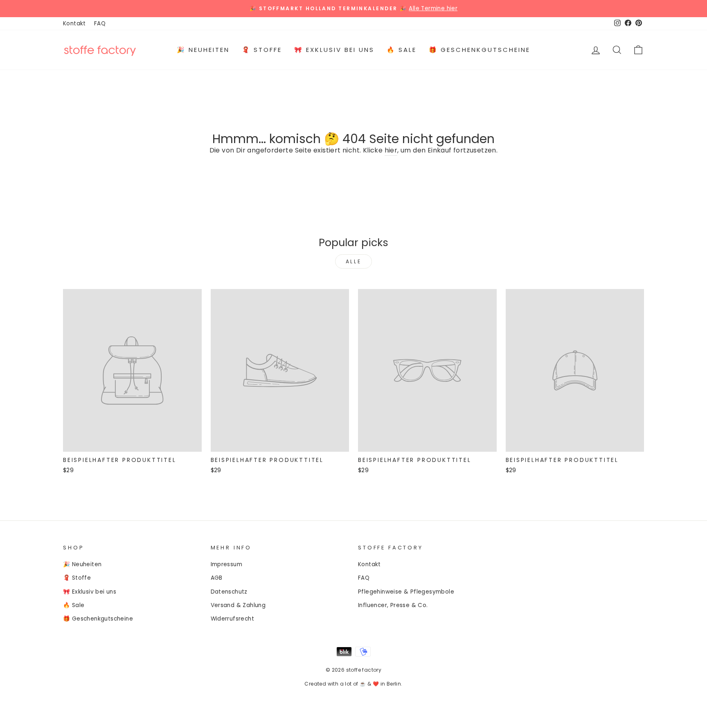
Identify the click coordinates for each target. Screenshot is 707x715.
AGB (217, 578)
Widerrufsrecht (232, 619)
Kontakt (74, 23)
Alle (353, 261)
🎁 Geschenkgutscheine (479, 49)
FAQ (100, 23)
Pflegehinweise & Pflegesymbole (406, 592)
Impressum (227, 564)
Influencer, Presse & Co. (393, 605)
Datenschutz (229, 592)
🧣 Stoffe (262, 49)
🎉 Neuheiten (203, 49)
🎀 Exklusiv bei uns (334, 49)
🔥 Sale (402, 49)
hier (391, 150)
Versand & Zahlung (238, 605)
